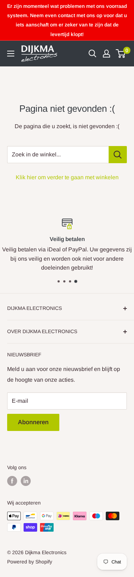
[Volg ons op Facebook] (12, 481)
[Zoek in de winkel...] (118, 154)
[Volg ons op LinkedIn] (26, 481)
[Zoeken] (92, 53)
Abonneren (33, 422)
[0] (120, 53)
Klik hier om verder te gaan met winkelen (67, 177)
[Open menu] (10, 53)
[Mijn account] (106, 53)
